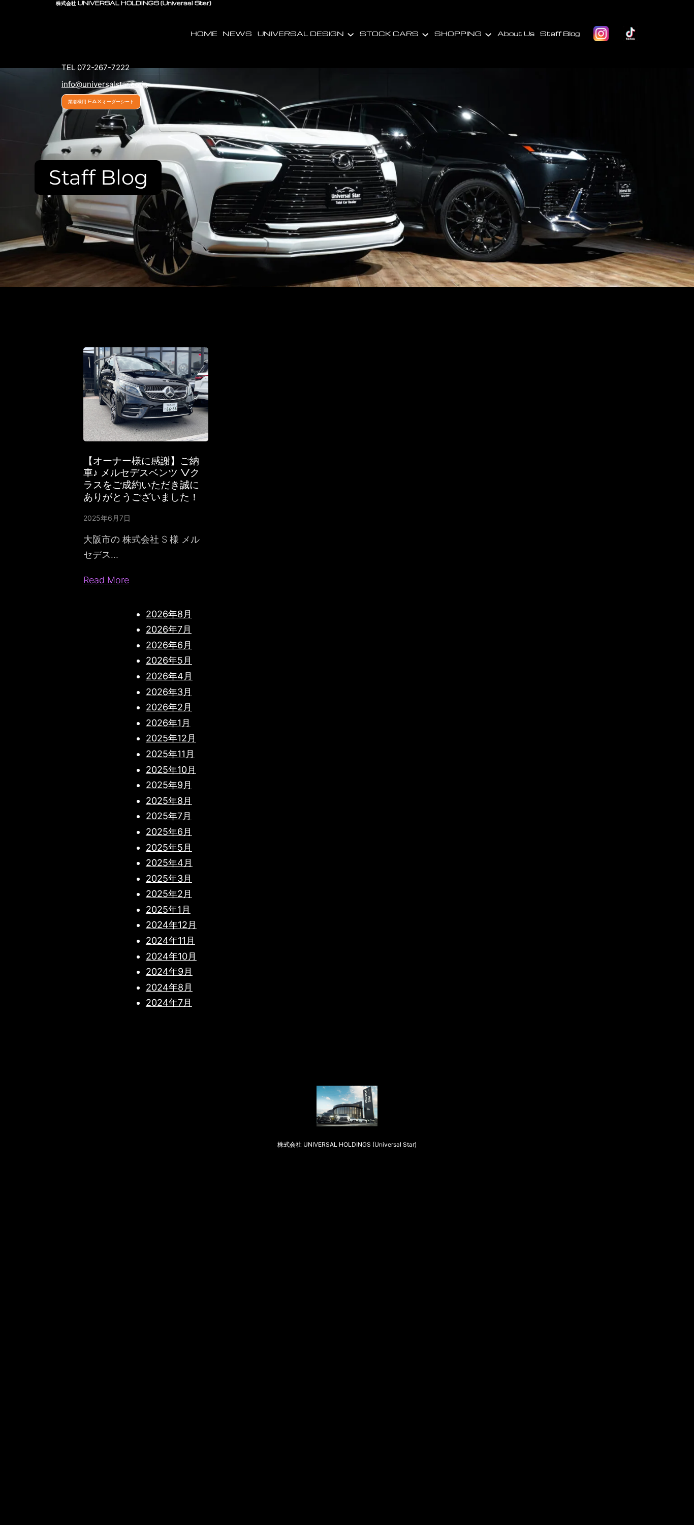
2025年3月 (169, 878)
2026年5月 (169, 660)
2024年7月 (169, 1002)
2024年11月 (170, 940)
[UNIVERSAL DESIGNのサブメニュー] (350, 33)
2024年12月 (171, 924)
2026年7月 (169, 629)
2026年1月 (168, 722)
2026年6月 (169, 645)
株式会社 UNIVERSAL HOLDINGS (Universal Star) (347, 1144)
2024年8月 (169, 987)
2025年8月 (169, 800)
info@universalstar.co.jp (104, 84)
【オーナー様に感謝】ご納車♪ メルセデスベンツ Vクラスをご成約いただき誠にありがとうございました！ (141, 478)
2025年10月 (171, 769)
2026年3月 (169, 691)
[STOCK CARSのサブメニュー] (425, 33)
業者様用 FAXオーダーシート (101, 101)
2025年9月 (169, 785)
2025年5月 (169, 847)
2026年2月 (169, 707)
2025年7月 (169, 816)
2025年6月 (169, 831)
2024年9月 (169, 971)
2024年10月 (171, 956)
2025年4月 (169, 862)
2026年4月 (169, 676)
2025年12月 (171, 738)
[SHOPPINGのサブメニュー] (488, 33)
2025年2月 (169, 893)
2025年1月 (168, 909)
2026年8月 (169, 614)
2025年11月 (170, 754)
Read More (106, 580)
